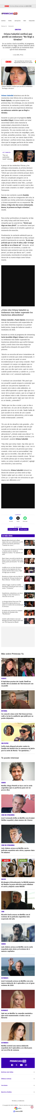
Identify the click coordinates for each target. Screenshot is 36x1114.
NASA (25, 20)
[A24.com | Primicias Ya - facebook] (12, 1065)
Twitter (18, 521)
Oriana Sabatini (7, 96)
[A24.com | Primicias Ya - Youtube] (21, 1065)
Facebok (11, 521)
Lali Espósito (17, 20)
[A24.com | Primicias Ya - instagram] (26, 1065)
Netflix (10, 20)
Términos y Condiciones (18, 1101)
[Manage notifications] (32, 1107)
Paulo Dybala (23, 529)
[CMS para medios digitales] (18, 1111)
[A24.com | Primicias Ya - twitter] (16, 1065)
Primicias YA (4, 26)
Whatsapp (25, 521)
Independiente (32, 20)
